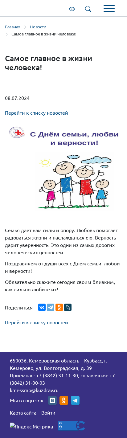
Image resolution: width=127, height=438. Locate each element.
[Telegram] (50, 307)
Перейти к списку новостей (36, 112)
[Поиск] (89, 8)
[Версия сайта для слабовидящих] (73, 8)
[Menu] (109, 9)
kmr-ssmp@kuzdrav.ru (34, 390)
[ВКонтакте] (42, 307)
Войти (48, 412)
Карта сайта (23, 412)
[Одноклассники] (59, 307)
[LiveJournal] (68, 307)
